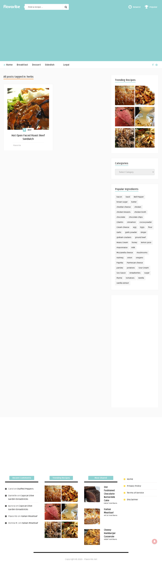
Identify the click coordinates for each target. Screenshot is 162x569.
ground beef (140, 237)
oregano (139, 258)
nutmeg (120, 258)
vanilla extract (123, 283)
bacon (119, 197)
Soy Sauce (121, 273)
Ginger (143, 232)
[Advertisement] (81, 37)
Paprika (120, 263)
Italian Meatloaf (29, 516)
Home (9, 65)
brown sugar (122, 202)
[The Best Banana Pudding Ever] (145, 117)
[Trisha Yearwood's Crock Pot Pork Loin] (124, 138)
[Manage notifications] (154, 541)
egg (134, 227)
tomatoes (130, 278)
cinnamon (131, 222)
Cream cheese (123, 227)
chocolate (121, 217)
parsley (120, 268)
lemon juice (146, 242)
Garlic (119, 232)
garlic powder (131, 232)
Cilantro (120, 222)
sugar (146, 273)
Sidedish (49, 65)
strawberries (134, 273)
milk (133, 247)
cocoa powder (146, 222)
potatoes (131, 268)
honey (134, 242)
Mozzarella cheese (125, 252)
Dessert (36, 65)
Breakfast (22, 65)
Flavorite (17, 145)
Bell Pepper (139, 197)
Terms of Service (135, 492)
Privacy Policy (134, 486)
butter (134, 202)
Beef (29, 130)
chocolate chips (136, 217)
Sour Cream (144, 268)
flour (150, 227)
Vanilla (141, 278)
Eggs (142, 227)
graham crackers (124, 237)
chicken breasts (124, 212)
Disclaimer (132, 499)
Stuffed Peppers (25, 488)
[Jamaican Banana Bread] (124, 96)
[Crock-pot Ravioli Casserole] (145, 138)
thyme (119, 278)
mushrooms (142, 252)
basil (128, 197)
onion (129, 258)
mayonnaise (122, 247)
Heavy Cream (122, 242)
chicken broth (140, 212)
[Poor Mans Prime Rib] (124, 117)
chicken (137, 207)
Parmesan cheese (135, 263)
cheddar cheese (124, 207)
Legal (66, 65)
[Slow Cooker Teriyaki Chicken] (145, 96)
